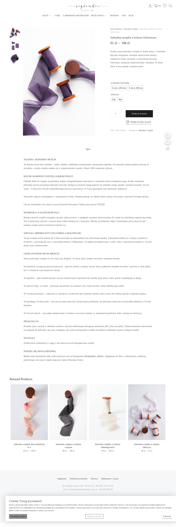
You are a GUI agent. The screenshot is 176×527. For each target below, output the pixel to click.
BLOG (131, 15)
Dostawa (94, 479)
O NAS (57, 15)
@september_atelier (93, 356)
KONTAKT (114, 15)
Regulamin (62, 479)
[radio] (119, 88)
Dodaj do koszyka (139, 114)
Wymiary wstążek (120, 83)
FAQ (124, 15)
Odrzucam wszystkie (94, 516)
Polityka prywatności (79, 479)
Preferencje (167, 516)
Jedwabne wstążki (131, 29)
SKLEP (45, 15)
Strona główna (116, 29)
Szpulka (115, 95)
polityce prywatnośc (46, 510)
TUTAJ (100, 204)
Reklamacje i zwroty (110, 479)
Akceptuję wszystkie (18, 516)
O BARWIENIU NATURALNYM (76, 15)
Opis (88, 149)
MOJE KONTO (97, 15)
